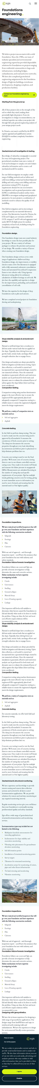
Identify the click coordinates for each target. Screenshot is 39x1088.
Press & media (8, 1038)
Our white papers (10, 1042)
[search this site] (30, 3)
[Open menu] (36, 3)
